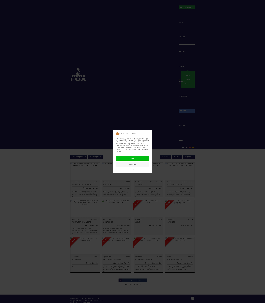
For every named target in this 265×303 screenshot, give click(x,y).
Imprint (132, 170)
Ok (132, 158)
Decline (132, 164)
